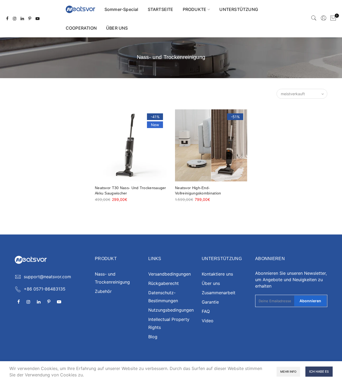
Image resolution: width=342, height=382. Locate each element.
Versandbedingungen (169, 274)
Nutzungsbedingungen (171, 310)
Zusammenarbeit (218, 292)
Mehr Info (288, 371)
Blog (152, 336)
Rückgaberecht (163, 283)
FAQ (206, 311)
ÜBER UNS (117, 28)
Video (207, 320)
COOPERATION (81, 28)
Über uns (211, 283)
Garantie (210, 302)
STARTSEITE (160, 9)
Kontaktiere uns (217, 274)
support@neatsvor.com (47, 276)
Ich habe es (319, 371)
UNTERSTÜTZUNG (238, 9)
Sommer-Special (121, 9)
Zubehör (103, 291)
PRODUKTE (195, 9)
